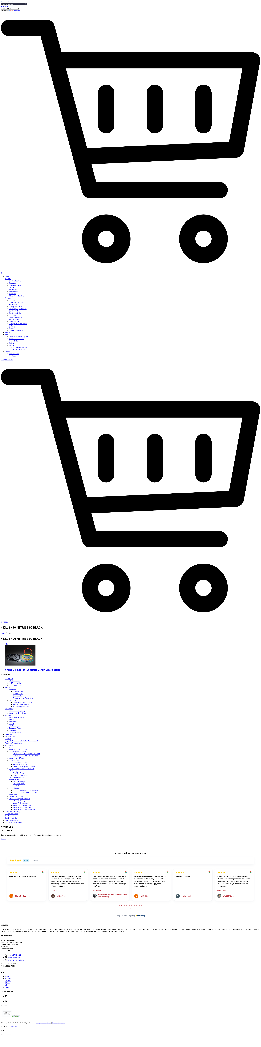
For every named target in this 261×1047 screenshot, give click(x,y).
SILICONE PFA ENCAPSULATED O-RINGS (26, 754)
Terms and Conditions (16, 339)
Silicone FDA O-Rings (16, 797)
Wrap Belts (13, 689)
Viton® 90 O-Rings (19, 801)
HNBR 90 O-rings (19, 784)
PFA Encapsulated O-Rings (18, 752)
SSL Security (13, 345)
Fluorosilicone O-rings (16, 777)
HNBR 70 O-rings (19, 782)
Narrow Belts (17, 696)
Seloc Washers (14, 319)
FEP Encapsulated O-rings (18, 762)
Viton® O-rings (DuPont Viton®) (19, 799)
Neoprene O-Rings (15, 786)
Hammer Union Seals (16, 330)
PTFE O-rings (13, 794)
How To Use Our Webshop (18, 347)
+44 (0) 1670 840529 (14, 955)
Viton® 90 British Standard (22, 807)
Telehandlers (13, 292)
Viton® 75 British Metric (21, 803)
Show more (13, 890)
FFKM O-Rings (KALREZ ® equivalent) (21, 769)
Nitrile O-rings (14, 788)
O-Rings (12, 300)
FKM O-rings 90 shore (20, 775)
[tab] (119, 905)
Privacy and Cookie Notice (43, 1023)
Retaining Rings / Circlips (18, 309)
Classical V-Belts (18, 692)
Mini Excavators (14, 289)
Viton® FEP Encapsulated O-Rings (24, 767)
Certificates (9, 734)
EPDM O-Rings (14, 760)
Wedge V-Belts (18, 694)
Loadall (11, 287)
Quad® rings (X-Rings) (16, 302)
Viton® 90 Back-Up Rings (17, 713)
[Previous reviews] (4, 886)
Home (7, 277)
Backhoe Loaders (15, 281)
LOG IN (7, 6)
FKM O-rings (13, 771)
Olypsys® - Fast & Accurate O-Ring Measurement (21, 741)
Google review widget (124, 916)
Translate (16, 10)
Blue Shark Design (13, 1027)
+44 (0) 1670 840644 (14, 957)
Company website (7, 360)
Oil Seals (12, 326)
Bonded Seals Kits (15, 313)
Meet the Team (14, 354)
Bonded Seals (13, 311)
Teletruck (12, 294)
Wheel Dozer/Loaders (16, 296)
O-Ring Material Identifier (18, 324)
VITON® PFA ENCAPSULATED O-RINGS (26, 756)
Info (6, 334)
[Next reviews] (257, 886)
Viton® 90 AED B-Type (16, 758)
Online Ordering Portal (17, 349)
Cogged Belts (13, 700)
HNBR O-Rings (14, 779)
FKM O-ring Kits (14, 681)
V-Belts (7, 332)
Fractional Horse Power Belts (23, 698)
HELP (2, 6)
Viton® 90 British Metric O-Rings (24, 809)
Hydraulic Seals (14, 322)
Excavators (13, 283)
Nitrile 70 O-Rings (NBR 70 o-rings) (25, 792)
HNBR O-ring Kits (15, 683)
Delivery (12, 343)
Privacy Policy (14, 341)
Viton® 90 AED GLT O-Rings (18, 749)
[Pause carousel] (130, 908)
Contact (7, 352)
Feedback (12, 356)
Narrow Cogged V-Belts (21, 707)
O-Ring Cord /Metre (16, 307)
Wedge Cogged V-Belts (21, 704)
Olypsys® (12, 328)
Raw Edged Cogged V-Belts (22, 702)
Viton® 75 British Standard (22, 805)
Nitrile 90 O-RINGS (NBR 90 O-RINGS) (25, 790)
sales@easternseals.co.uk (16, 960)
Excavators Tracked (15, 285)
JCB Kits (8, 279)
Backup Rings (13, 304)
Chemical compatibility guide (19, 337)
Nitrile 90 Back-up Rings (17, 711)
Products (8, 298)
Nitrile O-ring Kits (15, 685)
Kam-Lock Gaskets (15, 317)
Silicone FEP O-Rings (20, 764)
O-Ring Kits (13, 315)
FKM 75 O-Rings (18, 773)
